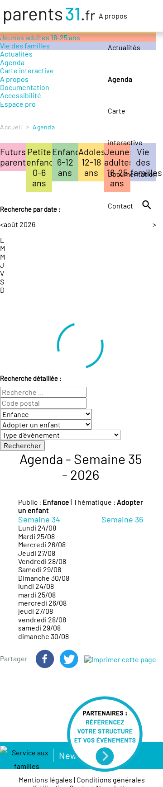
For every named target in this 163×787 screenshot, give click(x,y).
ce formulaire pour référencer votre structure (77, 140)
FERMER (22, 209)
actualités (53, 127)
